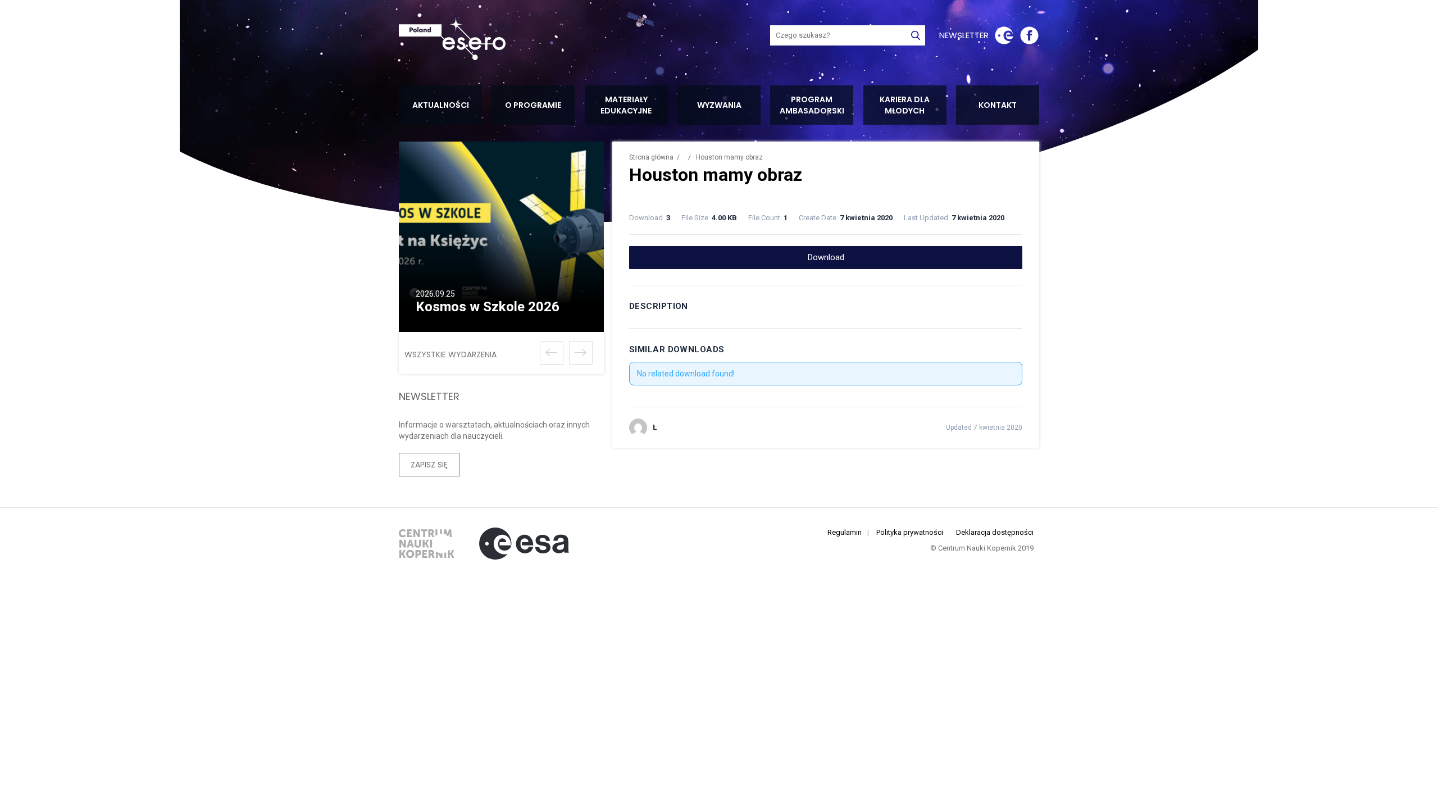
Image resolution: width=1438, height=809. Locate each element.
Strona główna (651, 157)
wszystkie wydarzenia (450, 354)
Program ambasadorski (812, 105)
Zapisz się (429, 464)
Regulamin (844, 532)
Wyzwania (719, 105)
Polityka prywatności (909, 532)
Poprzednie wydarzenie (551, 353)
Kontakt (998, 105)
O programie (533, 105)
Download (826, 257)
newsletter (964, 35)
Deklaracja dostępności (995, 532)
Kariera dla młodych (905, 105)
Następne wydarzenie (581, 353)
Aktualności (440, 105)
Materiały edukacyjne (626, 105)
